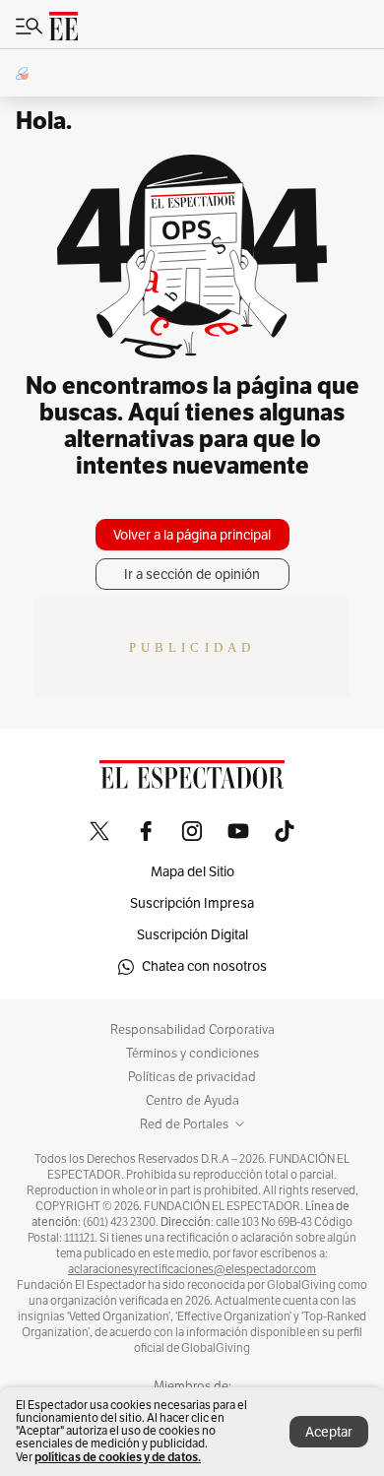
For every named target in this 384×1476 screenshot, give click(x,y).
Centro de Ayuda (192, 1101)
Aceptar (328, 1432)
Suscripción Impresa (192, 903)
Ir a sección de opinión (192, 574)
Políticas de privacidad (192, 1077)
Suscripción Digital (192, 935)
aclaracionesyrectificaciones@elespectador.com (192, 1269)
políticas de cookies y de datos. (117, 1456)
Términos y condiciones (192, 1053)
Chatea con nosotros (204, 966)
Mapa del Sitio (192, 872)
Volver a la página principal (192, 535)
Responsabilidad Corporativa (192, 1030)
